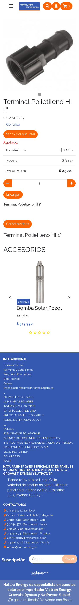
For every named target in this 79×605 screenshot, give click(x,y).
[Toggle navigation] (11, 6)
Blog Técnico (12, 378)
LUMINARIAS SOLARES (18, 401)
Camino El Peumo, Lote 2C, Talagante (29, 515)
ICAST (7, 460)
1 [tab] (39, 94)
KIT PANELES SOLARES (18, 397)
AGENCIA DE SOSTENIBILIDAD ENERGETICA (32, 438)
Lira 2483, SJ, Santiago (20, 510)
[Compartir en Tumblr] (36, 214)
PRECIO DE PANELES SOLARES (23, 415)
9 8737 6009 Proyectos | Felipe (26, 537)
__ (5, 424)
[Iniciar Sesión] (56, 6)
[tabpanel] (39, 55)
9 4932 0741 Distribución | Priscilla (28, 533)
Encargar (13, 194)
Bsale (67, 600)
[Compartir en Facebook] (7, 214)
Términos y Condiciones (18, 369)
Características (17, 224)
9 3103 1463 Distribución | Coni (26, 519)
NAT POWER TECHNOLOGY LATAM (26, 447)
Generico (13, 125)
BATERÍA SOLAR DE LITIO (20, 410)
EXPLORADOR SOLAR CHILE (22, 433)
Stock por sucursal (20, 134)
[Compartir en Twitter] (17, 214)
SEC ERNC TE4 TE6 (16, 451)
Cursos (8, 383)
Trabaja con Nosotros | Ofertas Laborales (28, 387)
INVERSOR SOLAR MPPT (19, 406)
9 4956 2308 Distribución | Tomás (27, 542)
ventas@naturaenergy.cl (21, 547)
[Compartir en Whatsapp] (54, 214)
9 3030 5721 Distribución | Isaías (26, 524)
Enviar (69, 559)
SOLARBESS (12, 456)
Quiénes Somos (13, 365)
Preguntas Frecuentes (17, 374)
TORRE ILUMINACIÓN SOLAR (22, 419)
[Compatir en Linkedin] (45, 214)
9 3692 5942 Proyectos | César (25, 528)
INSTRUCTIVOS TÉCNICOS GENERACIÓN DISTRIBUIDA (38, 442)
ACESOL (9, 428)
